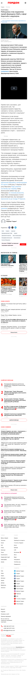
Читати (23, 244)
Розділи (16, 535)
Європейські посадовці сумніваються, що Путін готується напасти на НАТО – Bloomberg (13, 449)
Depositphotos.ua (20, 647)
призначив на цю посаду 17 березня (13, 199)
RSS (17, 596)
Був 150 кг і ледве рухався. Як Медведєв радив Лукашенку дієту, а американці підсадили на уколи (15, 408)
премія (15, 233)
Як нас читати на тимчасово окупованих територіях (6, 620)
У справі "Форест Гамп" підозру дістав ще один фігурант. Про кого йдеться (12, 438)
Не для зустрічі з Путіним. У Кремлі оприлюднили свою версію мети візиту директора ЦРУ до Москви (15, 400)
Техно (2, 552)
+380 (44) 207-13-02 (8, 628)
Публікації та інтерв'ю (19, 540)
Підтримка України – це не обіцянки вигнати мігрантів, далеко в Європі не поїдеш (13, 327)
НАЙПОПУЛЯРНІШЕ (7, 380)
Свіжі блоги (5, 301)
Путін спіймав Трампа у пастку (11, 315)
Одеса (2, 575)
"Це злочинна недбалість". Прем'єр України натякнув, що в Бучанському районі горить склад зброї (13, 462)
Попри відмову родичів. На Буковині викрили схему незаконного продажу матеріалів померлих (13, 469)
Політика (8, 7)
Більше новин (14, 489)
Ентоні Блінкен (17, 237)
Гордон (2, 7)
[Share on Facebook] (9, 228)
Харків (2, 580)
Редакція (3, 611)
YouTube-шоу (17, 561)
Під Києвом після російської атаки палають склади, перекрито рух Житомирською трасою (13, 475)
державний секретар (6, 235)
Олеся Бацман (19, 588)
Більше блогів (14, 332)
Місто (2, 568)
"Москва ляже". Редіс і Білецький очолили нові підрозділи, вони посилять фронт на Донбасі (15, 393)
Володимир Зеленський (7, 237)
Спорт (2, 547)
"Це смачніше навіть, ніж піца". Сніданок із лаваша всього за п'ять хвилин (15, 505)
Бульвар (4, 275)
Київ (2, 570)
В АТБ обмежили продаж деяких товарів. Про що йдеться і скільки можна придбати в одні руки (13, 456)
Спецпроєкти (17, 564)
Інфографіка (4, 559)
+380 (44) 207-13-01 (8, 626)
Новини (3, 535)
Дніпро (2, 582)
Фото (15, 554)
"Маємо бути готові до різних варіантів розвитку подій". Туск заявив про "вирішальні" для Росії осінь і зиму (14, 444)
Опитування (17, 559)
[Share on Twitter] (12, 228)
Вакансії (3, 609)
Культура (3, 550)
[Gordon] (13, 3)
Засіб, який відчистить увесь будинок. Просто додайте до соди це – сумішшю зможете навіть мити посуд (14, 526)
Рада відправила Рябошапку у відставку (7, 264)
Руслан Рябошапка (6, 240)
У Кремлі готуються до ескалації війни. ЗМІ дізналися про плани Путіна (15, 414)
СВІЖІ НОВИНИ (6, 427)
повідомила (5, 71)
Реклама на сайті (5, 614)
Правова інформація (6, 616)
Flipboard (18, 593)
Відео (15, 557)
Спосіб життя (4, 554)
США (3, 231)
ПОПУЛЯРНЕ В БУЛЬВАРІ (9, 493)
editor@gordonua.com (9, 630)
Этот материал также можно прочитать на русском (14, 21)
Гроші (2, 542)
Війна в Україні (4, 538)
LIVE (15, 550)
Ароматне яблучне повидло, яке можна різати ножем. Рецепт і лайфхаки (14, 511)
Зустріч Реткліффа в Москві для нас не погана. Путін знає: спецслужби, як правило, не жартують (14, 321)
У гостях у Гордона (18, 542)
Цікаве (2, 561)
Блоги (15, 545)
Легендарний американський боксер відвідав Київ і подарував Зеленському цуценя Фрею (14, 385)
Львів (2, 573)
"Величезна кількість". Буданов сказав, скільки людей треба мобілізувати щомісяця (14, 480)
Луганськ (3, 587)
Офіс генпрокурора (17, 235)
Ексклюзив (16, 552)
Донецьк (3, 578)
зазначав (4, 208)
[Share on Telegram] (15, 228)
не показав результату (16, 193)
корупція (13, 231)
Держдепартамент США (7, 233)
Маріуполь (3, 585)
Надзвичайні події (5, 557)
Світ (2, 545)
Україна (7, 231)
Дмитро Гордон (20, 571)
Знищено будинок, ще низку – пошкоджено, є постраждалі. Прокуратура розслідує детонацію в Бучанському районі (13, 432)
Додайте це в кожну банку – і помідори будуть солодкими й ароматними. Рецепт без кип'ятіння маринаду (8, 289)
